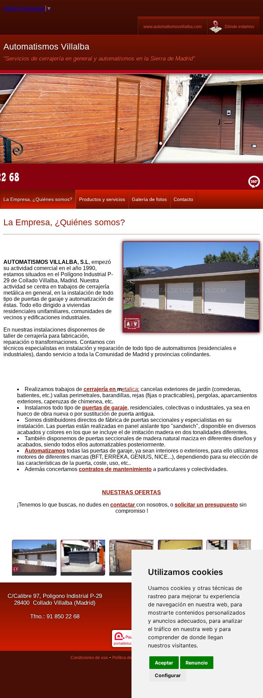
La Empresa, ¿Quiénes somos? (37, 199)
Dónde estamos (239, 26)
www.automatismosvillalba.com (172, 26)
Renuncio (197, 663)
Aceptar (164, 663)
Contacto (183, 199)
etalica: (130, 389)
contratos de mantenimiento (115, 469)
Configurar (168, 675)
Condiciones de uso (89, 657)
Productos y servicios (102, 199)
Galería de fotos (149, 199)
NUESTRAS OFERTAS (131, 492)
